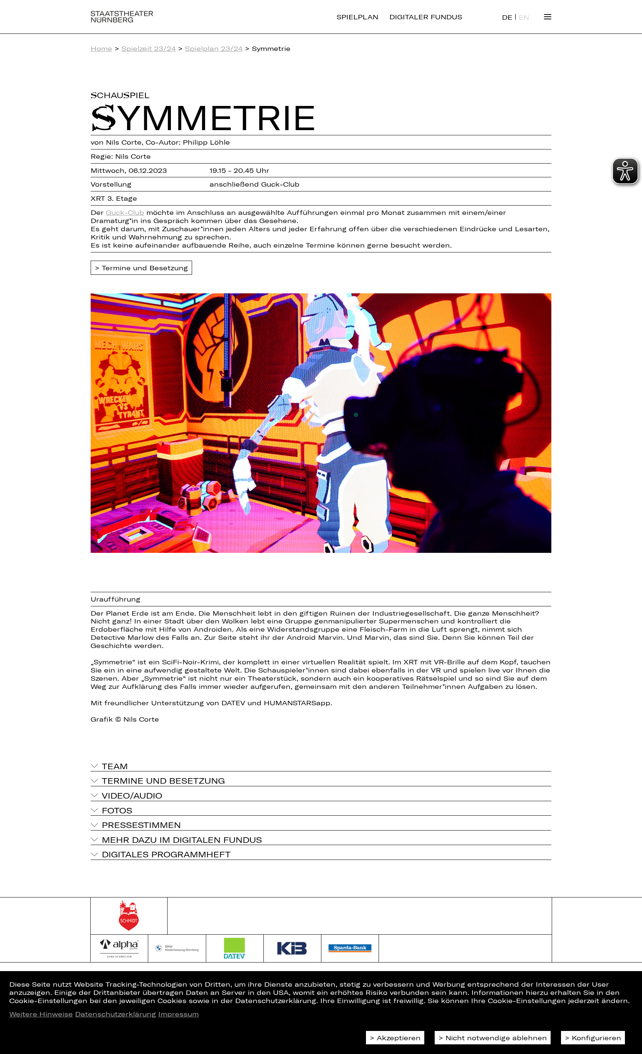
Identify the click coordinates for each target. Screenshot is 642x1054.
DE (507, 17)
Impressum (178, 1014)
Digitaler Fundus (425, 16)
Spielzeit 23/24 (148, 48)
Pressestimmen (141, 824)
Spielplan (357, 16)
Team (115, 766)
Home (101, 48)
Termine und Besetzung (145, 268)
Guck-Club (125, 212)
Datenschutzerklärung (115, 1014)
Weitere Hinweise (41, 1014)
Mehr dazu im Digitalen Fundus (182, 839)
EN (524, 17)
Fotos (117, 810)
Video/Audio (132, 795)
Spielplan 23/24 (214, 48)
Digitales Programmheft (166, 854)
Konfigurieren (596, 1038)
